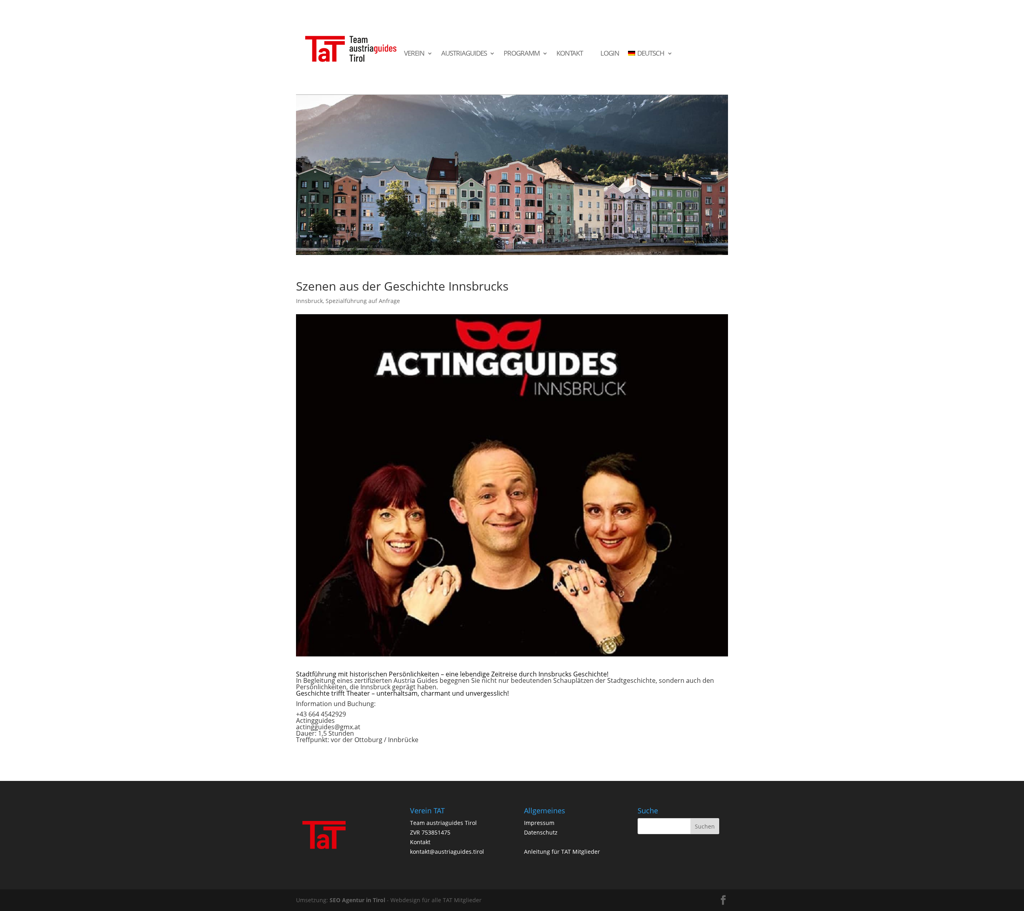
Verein (414, 54)
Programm (522, 54)
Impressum (539, 823)
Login (609, 54)
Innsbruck (309, 301)
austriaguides (464, 54)
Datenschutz (541, 832)
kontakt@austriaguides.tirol (447, 851)
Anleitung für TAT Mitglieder (562, 851)
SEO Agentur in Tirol (357, 900)
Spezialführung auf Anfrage (363, 301)
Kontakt (569, 54)
